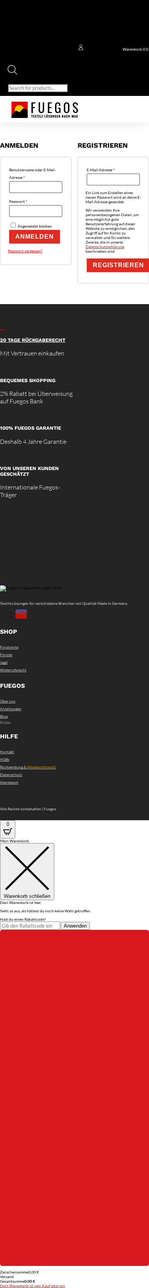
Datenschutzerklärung (105, 246)
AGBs (4, 759)
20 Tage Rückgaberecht (32, 340)
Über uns (7, 701)
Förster (6, 654)
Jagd (4, 662)
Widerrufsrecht (13, 670)
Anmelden (34, 236)
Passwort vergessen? (25, 251)
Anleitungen (10, 708)
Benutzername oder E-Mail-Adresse (32, 173)
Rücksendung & (28, 767)
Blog (4, 716)
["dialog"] (74, 1063)
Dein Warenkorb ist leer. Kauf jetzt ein (32, 1285)
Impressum (9, 782)
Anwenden (75, 926)
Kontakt (7, 751)
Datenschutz (11, 774)
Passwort (28, 201)
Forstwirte (9, 647)
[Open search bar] (12, 73)
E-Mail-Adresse (111, 169)
